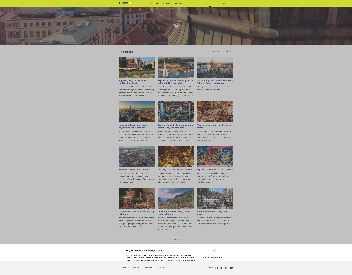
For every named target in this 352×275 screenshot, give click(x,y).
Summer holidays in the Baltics (134, 169)
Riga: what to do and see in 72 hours (215, 169)
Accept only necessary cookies (213, 257)
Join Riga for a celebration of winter (176, 169)
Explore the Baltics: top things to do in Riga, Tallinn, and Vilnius (175, 82)
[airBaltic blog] (126, 3)
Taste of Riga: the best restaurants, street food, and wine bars (175, 126)
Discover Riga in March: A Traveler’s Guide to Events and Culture (215, 82)
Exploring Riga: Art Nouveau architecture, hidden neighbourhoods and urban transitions (133, 84)
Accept (213, 251)
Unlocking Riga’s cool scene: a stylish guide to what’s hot (134, 126)
